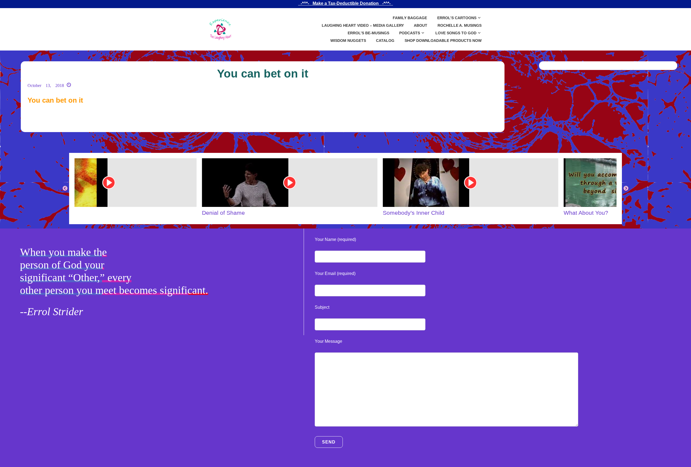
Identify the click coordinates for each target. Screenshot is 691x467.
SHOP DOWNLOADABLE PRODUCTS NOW (443, 40)
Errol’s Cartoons (456, 18)
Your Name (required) (335, 239)
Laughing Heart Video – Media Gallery (363, 25)
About (420, 25)
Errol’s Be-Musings (368, 33)
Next (626, 188)
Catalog (385, 40)
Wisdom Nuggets (348, 40)
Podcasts (409, 33)
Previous (65, 188)
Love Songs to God (455, 33)
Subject (322, 307)
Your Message (328, 341)
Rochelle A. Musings (460, 25)
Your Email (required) (335, 273)
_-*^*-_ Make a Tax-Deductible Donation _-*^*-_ (345, 3)
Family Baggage (410, 18)
